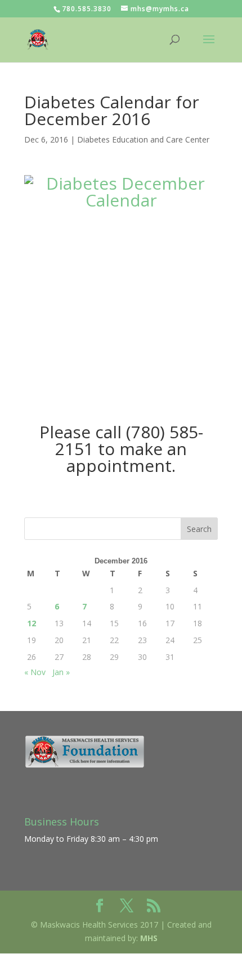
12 (31, 623)
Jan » (61, 672)
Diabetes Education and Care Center (143, 139)
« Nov (35, 672)
